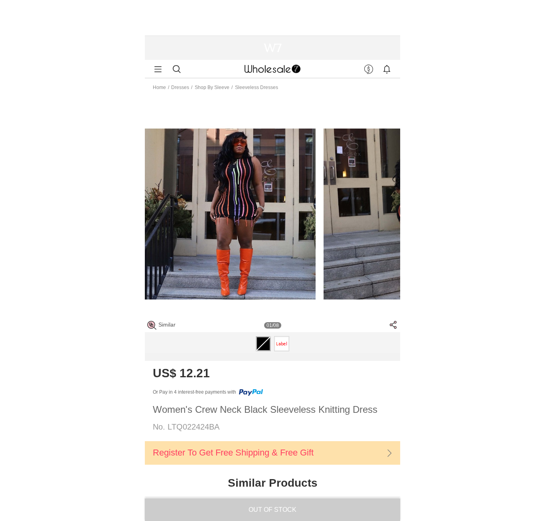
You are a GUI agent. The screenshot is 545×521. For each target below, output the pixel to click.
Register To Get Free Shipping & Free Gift (233, 453)
